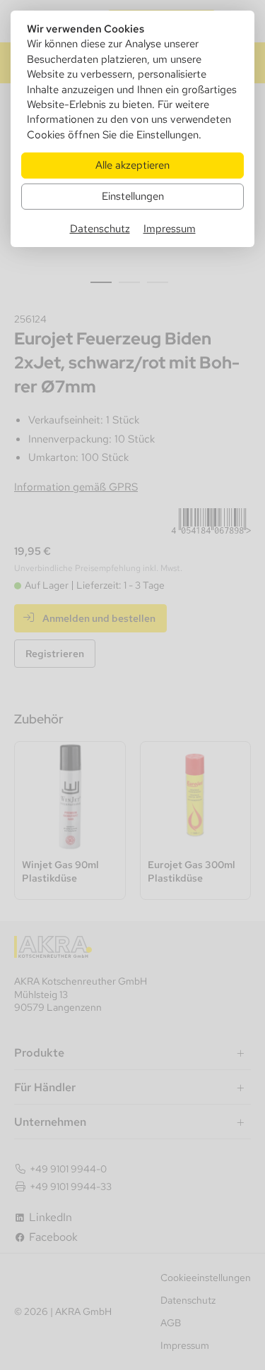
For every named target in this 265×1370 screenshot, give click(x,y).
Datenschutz (100, 228)
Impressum (169, 228)
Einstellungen (133, 195)
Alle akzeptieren (132, 164)
